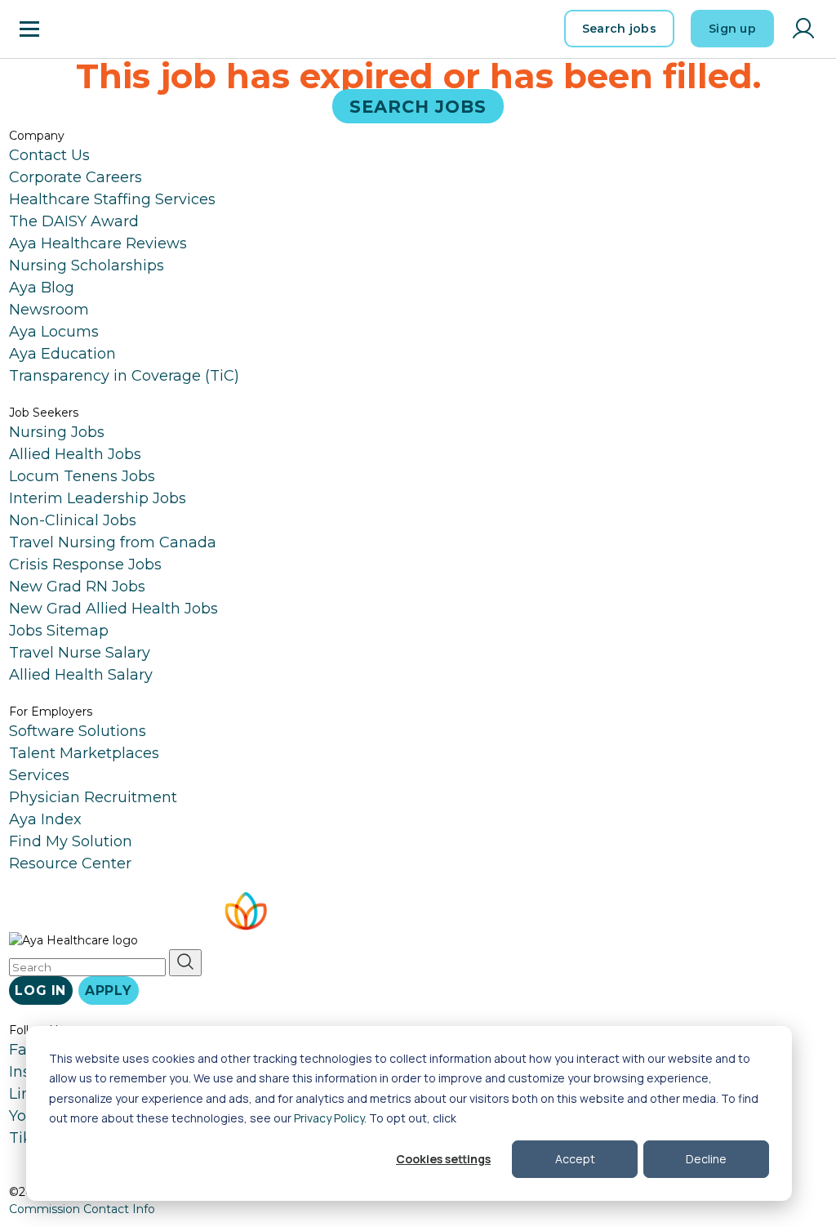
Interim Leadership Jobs (97, 498)
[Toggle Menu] (29, 28)
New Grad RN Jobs (77, 587)
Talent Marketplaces (84, 753)
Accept (575, 1159)
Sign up (732, 28)
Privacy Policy (329, 1118)
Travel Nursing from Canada (112, 542)
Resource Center (70, 863)
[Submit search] (185, 962)
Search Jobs (418, 106)
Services (39, 775)
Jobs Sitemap (59, 631)
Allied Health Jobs (75, 454)
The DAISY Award (74, 221)
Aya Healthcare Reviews (98, 243)
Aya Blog (41, 288)
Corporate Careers (75, 177)
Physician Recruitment (93, 797)
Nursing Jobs (56, 432)
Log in (40, 990)
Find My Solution (70, 841)
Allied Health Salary (81, 675)
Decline (706, 1159)
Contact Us (49, 155)
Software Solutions (77, 731)
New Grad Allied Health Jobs (113, 609)
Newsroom (49, 310)
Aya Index (45, 819)
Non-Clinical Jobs (72, 520)
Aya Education (62, 354)
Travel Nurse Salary (79, 653)
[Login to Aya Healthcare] (803, 29)
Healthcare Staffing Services (112, 199)
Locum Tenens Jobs (82, 476)
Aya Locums (54, 332)
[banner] (98, 28)
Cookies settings (443, 1159)
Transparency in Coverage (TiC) (124, 376)
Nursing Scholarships (86, 265)
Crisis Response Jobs (85, 564)
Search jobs (619, 28)
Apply (108, 990)
